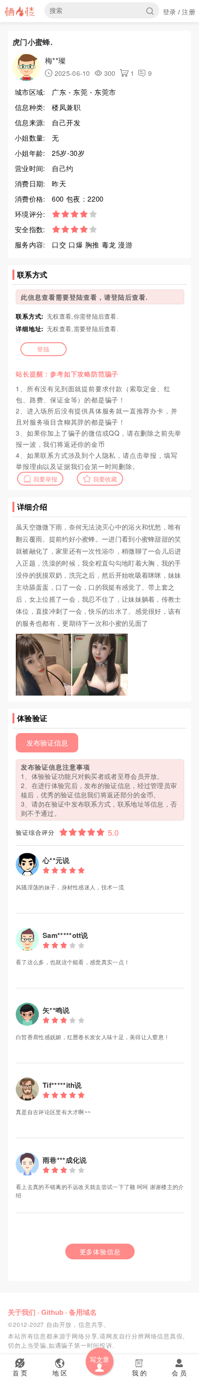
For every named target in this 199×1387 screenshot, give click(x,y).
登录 (169, 11)
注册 (188, 11)
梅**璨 (55, 60)
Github (52, 1312)
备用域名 (83, 1312)
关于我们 (22, 1312)
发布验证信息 (47, 742)
